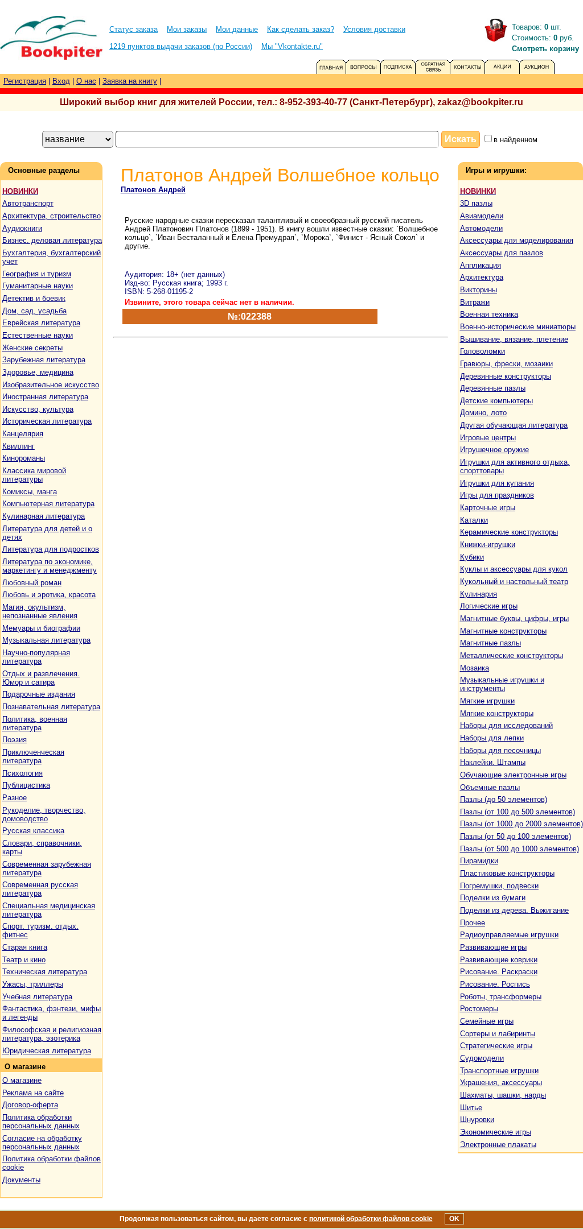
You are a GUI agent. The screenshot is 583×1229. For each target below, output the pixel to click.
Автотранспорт (28, 203)
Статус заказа (133, 29)
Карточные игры (487, 507)
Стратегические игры (496, 1045)
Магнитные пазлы (490, 643)
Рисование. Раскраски (498, 971)
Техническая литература (44, 971)
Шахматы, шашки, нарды (503, 1095)
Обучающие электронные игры (513, 775)
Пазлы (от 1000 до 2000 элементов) (521, 824)
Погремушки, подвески (499, 886)
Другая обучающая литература (514, 425)
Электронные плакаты (498, 1144)
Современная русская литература (40, 888)
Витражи (475, 302)
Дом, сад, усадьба (34, 311)
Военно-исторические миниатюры (518, 326)
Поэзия (14, 739)
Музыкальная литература (46, 640)
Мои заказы (187, 29)
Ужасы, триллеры (32, 984)
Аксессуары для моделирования (516, 240)
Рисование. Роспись (495, 984)
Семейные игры (487, 1021)
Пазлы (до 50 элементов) (503, 799)
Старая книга (24, 947)
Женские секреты (32, 348)
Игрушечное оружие (494, 449)
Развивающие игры (493, 947)
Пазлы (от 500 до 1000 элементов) (519, 849)
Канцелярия (22, 433)
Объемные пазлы (490, 787)
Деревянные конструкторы (505, 376)
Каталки (474, 520)
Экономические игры (495, 1132)
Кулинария (478, 594)
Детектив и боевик (33, 298)
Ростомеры (479, 1008)
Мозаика (474, 668)
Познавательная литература (51, 706)
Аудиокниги (22, 228)
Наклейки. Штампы (492, 762)
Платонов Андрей (153, 189)
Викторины (478, 289)
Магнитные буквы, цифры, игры (514, 618)
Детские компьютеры (496, 400)
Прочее (472, 922)
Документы (21, 1180)
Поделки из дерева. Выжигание (514, 910)
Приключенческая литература (33, 756)
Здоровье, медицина (37, 372)
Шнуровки (477, 1119)
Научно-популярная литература (36, 656)
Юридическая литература (46, 1050)
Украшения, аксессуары (501, 1082)
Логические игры (489, 606)
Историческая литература (47, 421)
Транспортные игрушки (499, 1070)
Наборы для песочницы (500, 750)
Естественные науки (37, 335)
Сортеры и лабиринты (497, 1033)
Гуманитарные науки (37, 286)
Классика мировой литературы (34, 474)
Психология (22, 773)
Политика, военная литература (34, 723)
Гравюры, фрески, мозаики (506, 363)
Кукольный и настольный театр (514, 581)
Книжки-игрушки (487, 544)
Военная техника (489, 314)
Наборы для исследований (506, 725)
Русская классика (33, 830)
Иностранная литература (45, 396)
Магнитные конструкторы (503, 631)
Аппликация (480, 265)
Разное (14, 797)
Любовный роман (31, 582)
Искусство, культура (37, 409)
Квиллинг (18, 446)
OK (454, 1219)
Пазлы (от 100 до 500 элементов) (517, 812)
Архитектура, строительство (51, 216)
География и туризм (36, 274)
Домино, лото (483, 412)
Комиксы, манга (29, 491)
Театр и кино (24, 959)
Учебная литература (37, 996)
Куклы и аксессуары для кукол (514, 569)
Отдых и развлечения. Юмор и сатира (41, 677)
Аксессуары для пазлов (501, 253)
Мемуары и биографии (41, 628)
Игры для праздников (497, 495)
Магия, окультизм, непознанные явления (39, 611)
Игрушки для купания (497, 483)
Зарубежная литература (43, 359)
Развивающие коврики (498, 959)
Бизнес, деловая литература (52, 240)
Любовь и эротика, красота (49, 594)
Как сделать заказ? (300, 29)
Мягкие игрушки (487, 701)
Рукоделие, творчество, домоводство (43, 814)
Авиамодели (481, 216)
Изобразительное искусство (50, 384)
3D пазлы (476, 203)
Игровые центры (488, 437)
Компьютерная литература (48, 503)
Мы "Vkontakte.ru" (292, 46)
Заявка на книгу (129, 81)
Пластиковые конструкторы (507, 873)
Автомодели (481, 228)
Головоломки (482, 351)
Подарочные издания (38, 694)
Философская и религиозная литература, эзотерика (51, 1033)
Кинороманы (23, 458)
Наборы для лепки (492, 738)
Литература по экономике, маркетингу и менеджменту (49, 565)
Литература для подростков (50, 549)
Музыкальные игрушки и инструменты (502, 684)
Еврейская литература (41, 322)
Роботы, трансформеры (500, 996)
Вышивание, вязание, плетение (514, 339)
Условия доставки (374, 29)
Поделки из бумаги (492, 897)
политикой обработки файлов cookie (371, 1219)
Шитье (471, 1107)
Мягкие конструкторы (496, 713)
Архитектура (481, 277)
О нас (86, 81)
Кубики (472, 557)
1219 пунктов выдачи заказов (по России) (180, 46)
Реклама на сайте (33, 1093)
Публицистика (26, 785)
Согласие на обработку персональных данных (42, 1142)
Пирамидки (479, 860)
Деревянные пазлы (492, 388)
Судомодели (482, 1058)
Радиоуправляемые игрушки (509, 934)
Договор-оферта (30, 1104)
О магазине (22, 1080)
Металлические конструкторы (511, 655)
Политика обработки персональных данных (41, 1121)
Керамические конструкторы (509, 532)
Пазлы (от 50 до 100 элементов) (515, 836)
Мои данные (237, 29)
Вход (61, 81)
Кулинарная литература (43, 516)
